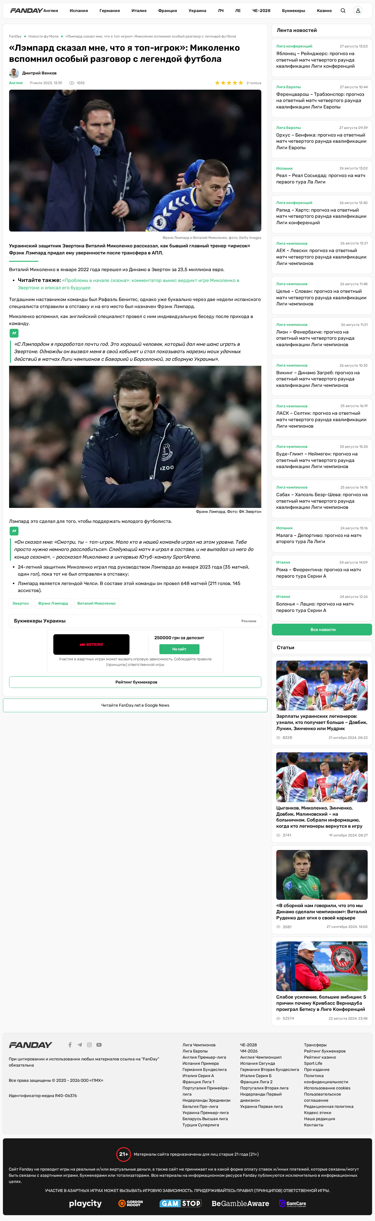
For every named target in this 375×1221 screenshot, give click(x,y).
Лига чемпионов (292, 243)
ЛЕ (238, 10)
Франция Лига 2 (256, 1081)
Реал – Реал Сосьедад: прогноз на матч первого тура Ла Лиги (320, 179)
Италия (139, 10)
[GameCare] (292, 1204)
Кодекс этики (317, 1112)
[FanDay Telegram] (79, 1045)
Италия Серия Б (256, 1075)
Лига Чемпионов (199, 1045)
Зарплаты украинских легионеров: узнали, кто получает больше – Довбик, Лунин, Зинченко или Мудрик (321, 722)
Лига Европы (288, 87)
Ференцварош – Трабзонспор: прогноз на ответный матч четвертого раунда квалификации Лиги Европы (320, 100)
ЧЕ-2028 (261, 10)
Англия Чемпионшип (261, 1057)
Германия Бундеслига (205, 1069)
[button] (343, 10)
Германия (110, 10)
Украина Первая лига (261, 1106)
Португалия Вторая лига (264, 1088)
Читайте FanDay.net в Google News (135, 705)
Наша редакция (319, 1118)
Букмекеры (293, 10)
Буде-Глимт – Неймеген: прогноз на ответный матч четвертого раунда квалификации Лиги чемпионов (317, 460)
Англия (50, 10)
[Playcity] (85, 1204)
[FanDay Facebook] (70, 1045)
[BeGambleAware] (240, 1204)
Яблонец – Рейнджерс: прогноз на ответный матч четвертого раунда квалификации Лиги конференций (315, 60)
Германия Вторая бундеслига (269, 1069)
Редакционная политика (329, 1106)
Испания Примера (201, 1063)
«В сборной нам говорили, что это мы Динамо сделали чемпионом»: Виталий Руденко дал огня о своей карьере (321, 912)
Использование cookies (327, 1088)
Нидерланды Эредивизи (207, 1100)
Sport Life (313, 1063)
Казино (324, 10)
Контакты (313, 1125)
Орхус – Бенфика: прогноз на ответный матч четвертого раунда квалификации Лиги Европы (321, 141)
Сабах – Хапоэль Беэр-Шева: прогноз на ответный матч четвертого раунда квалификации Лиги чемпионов (322, 501)
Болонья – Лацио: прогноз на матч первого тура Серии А (315, 607)
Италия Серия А (198, 1075)
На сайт (179, 649)
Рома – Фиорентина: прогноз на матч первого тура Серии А (318, 573)
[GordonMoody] (130, 1204)
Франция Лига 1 (198, 1081)
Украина (197, 10)
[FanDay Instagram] (89, 1045)
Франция (167, 10)
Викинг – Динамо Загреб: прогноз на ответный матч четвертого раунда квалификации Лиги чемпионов (318, 379)
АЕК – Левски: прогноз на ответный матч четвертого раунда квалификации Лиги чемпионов (321, 257)
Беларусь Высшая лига (205, 1118)
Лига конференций (294, 46)
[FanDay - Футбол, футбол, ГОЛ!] (26, 10)
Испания (79, 10)
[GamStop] (180, 1204)
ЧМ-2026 (249, 1051)
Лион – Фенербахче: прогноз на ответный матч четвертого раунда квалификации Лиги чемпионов (315, 338)
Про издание (317, 1069)
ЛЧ (221, 10)
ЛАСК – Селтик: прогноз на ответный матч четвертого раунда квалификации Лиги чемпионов (321, 419)
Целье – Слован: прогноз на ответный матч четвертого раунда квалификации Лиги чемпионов (321, 297)
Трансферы (315, 1045)
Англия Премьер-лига (204, 1057)
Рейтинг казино (320, 1057)
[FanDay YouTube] (99, 1045)
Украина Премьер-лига (206, 1112)
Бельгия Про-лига (200, 1106)
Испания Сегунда (257, 1063)
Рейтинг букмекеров (136, 682)
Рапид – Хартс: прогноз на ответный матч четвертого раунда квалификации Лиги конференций (321, 216)
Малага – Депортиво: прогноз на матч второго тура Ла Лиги (319, 539)
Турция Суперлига (201, 1125)
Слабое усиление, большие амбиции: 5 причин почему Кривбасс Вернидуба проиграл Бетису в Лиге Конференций (321, 1003)
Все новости (323, 629)
